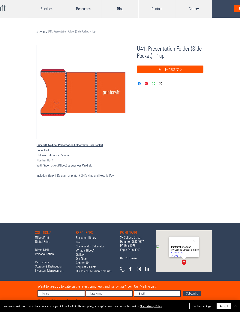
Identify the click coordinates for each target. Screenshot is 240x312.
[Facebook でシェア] (139, 83)
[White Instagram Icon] (139, 269)
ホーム (41, 31)
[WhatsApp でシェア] (153, 83)
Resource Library (86, 238)
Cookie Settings (202, 306)
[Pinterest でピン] (146, 83)
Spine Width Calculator (90, 246)
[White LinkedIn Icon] (147, 269)
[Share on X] (160, 83)
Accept (224, 306)
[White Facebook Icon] (130, 269)
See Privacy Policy (151, 306)
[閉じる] (235, 306)
